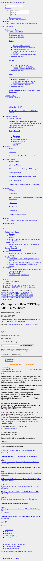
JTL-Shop (16, 558)
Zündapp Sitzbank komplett (21, 46)
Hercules (11, 235)
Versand (29, 551)
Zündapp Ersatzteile (11, 116)
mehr (15, 145)
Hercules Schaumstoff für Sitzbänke (24, 69)
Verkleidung (16, 143)
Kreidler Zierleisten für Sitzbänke (23, 83)
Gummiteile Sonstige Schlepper (19, 275)
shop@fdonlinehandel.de (9, 428)
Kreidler (7, 146)
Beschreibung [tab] (9, 359)
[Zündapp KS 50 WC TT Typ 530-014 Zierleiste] (17, 292)
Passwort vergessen (15, 18)
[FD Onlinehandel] (18, 2)
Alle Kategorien (10, 223)
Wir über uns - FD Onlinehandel (15, 544)
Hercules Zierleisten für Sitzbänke (23, 67)
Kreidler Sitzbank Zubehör (21, 85)
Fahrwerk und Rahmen (20, 139)
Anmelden (14, 15)
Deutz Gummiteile (14, 273)
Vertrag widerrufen (12, 537)
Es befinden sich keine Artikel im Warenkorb (23, 23)
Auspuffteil (16, 136)
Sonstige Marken (10, 159)
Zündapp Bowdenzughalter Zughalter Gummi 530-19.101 (20, 467)
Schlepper (8, 188)
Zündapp (11, 234)
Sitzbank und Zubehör (12, 30)
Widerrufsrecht (9, 535)
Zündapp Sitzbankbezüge (21, 49)
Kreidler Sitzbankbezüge (20, 79)
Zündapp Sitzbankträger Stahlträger (24, 47)
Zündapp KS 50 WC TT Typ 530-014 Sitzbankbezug (19, 456)
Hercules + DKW (10, 96)
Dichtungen (16, 137)
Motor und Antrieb (19, 141)
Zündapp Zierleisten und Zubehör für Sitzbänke (23, 324)
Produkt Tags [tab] (9, 361)
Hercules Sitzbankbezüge (21, 65)
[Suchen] (24, 6)
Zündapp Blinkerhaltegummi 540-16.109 (14, 503)
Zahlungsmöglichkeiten (12, 546)
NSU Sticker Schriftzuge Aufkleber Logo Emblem (25, 262)
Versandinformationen (12, 548)
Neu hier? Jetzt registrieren (17, 19)
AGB (6, 531)
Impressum (8, 533)
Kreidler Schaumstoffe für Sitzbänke (24, 81)
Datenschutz (9, 530)
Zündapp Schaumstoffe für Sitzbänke (24, 55)
